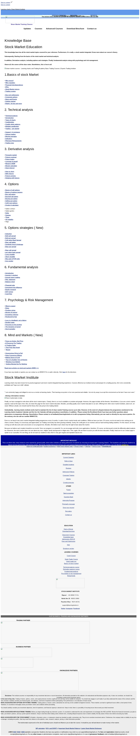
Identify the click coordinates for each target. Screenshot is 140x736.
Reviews (68, 468)
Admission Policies (68, 472)
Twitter (63, 608)
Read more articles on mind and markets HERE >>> (22, 368)
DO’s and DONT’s (52, 728)
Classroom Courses (68, 535)
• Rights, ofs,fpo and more (13, 103)
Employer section (68, 548)
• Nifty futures (9, 173)
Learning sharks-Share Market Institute (13, 9)
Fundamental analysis (71, 571)
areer (69, 490)
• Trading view (9, 143)
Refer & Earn (68, 461)
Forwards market (11, 155)
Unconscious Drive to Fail (14, 353)
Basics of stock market (71, 563)
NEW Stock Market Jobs (65, 446)
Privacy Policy (78, 446)
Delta (7, 213)
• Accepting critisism (11, 314)
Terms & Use (96, 446)
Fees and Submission (68, 541)
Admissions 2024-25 (68, 539)
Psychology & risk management (71, 573)
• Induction (8, 234)
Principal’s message (68, 504)
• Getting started (10, 101)
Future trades (9, 159)
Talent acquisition (68, 493)
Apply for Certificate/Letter (35, 446)
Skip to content (5, 2)
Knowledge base (68, 537)
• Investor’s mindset (11, 275)
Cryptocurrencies (68, 482)
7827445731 (94, 15)
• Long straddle (10, 254)
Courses (38, 29)
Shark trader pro (71, 561)
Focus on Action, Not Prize (14, 341)
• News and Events (11, 99)
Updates (27, 29)
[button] (27, 28)
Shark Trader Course (71, 559)
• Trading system (10, 91)
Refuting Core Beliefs (13, 362)
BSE (19, 732)
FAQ (68, 545)
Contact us (92, 29)
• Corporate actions (11, 97)
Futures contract (10, 157)
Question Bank (68, 497)
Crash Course (71, 555)
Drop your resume (68, 507)
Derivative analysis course (71, 569)
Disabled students (68, 464)
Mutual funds (71, 576)
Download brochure (68, 531)
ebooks (68, 479)
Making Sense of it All (12, 357)
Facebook (76, 608)
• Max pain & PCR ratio (12, 259)
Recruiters (68, 511)
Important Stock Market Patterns (69, 728)
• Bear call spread (10, 250)
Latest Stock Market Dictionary (91, 728)
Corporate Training (68, 475)
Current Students (68, 457)
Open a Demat (68, 529)
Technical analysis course (71, 567)
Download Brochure (75, 29)
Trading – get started (12, 128)
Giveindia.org (106, 446)
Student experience (50, 446)
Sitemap (87, 446)
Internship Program (68, 500)
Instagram (69, 608)
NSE (14, 732)
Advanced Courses (54, 29)
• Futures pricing (10, 176)
